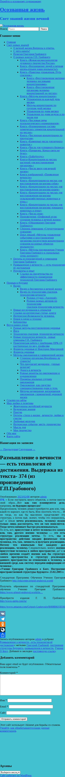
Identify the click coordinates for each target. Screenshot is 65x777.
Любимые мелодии (24, 421)
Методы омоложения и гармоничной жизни (38, 355)
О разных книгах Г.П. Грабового (31, 57)
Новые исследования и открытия (32, 309)
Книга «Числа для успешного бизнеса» (42, 147)
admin (43, 496)
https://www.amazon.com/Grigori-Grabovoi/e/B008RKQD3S (32, 606)
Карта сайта (13, 436)
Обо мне (11, 433)
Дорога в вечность (30, 370)
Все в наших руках (17, 325)
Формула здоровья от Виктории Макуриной (38, 349)
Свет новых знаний (18, 45)
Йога (16, 331)
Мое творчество (22, 430)
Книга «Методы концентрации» (38, 96)
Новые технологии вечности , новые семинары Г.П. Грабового (34, 338)
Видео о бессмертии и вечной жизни (41, 288)
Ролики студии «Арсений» (42, 297)
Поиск (3, 28)
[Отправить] (32, 635)
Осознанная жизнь (22, 10)
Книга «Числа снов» (31, 213)
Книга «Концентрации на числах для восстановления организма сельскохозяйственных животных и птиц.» (41, 197)
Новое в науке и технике (27, 319)
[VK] (32, 613)
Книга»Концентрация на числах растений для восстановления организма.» (38, 162)
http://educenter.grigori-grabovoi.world (32, 580)
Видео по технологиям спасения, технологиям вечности (39, 293)
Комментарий (9, 672)
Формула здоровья (23, 352)
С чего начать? (21, 51)
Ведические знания (24, 409)
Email (4, 706)
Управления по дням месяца (43, 111)
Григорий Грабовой (37, 645)
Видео (16, 285)
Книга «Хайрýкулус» (32, 156)
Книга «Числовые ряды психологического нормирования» (39, 122)
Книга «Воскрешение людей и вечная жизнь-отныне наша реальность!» (41, 68)
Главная (11, 42)
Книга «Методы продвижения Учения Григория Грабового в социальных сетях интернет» (42, 252)
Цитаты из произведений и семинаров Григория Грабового (35, 260)
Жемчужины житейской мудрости (32, 406)
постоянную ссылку (44, 651)
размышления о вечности (39, 648)
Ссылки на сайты (16, 400)
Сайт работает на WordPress (16, 775)
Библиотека (20, 322)
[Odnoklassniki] (32, 624)
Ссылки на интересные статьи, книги (34, 313)
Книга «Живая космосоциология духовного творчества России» (38, 62)
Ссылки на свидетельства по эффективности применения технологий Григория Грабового (38, 276)
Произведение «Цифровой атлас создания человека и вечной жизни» (40, 218)
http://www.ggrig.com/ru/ (13, 601)
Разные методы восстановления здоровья (36, 328)
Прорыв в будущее (17, 282)
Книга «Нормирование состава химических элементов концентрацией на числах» (42, 129)
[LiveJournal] (32, 629)
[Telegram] (32, 619)
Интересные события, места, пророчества (37, 424)
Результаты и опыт (23, 270)
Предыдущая (9, 449)
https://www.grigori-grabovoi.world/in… (21, 592)
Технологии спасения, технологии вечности (38, 334)
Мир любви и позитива (20, 403)
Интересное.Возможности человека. (34, 316)
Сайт (3, 712)
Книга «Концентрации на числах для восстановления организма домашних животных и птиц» (41, 207)
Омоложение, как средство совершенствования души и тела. (39, 387)
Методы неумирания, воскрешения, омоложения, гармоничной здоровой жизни (41, 394)
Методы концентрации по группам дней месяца (41, 107)
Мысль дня (19, 427)
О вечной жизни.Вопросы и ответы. (34, 48)
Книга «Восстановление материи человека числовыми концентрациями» (46, 81)
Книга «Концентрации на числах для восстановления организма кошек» (41, 188)
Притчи (17, 412)
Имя (3, 700)
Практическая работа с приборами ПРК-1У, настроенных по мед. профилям (38, 344)
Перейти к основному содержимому (20, 1)
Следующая (27, 449)
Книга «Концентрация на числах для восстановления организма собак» (41, 182)
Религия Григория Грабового (29, 54)
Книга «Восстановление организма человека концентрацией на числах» (42, 90)
